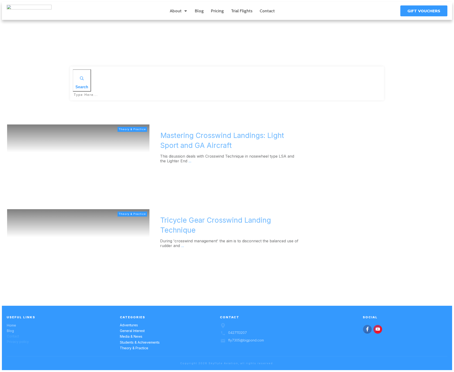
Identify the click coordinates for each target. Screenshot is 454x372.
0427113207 (237, 333)
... (189, 161)
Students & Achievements (140, 342)
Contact (13, 336)
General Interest (132, 331)
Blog (10, 331)
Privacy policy (18, 342)
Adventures (129, 325)
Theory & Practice (132, 129)
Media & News (131, 336)
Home (11, 325)
